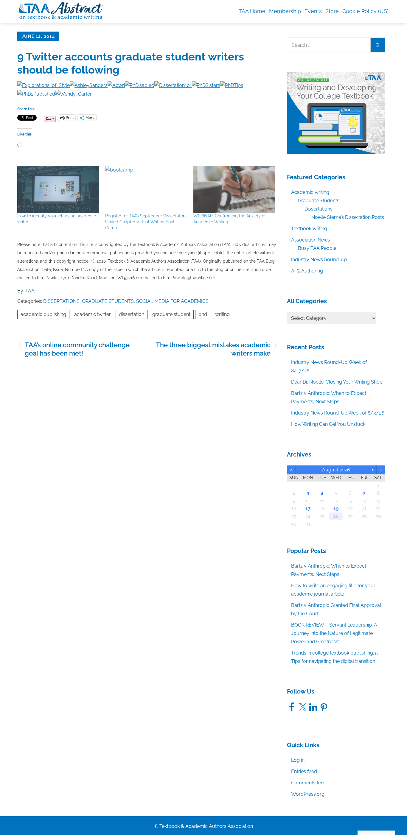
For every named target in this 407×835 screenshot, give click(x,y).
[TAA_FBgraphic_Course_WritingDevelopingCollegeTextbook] (336, 113)
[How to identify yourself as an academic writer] (58, 189)
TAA (30, 291)
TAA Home (252, 11)
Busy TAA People (317, 248)
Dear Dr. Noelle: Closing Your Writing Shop (337, 382)
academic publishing (43, 314)
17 (307, 508)
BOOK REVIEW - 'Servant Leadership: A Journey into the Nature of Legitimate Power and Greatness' (334, 633)
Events (313, 11)
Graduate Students (108, 301)
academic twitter (92, 314)
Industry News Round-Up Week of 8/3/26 (337, 413)
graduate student (171, 314)
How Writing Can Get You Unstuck (328, 424)
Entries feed (304, 771)
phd (202, 314)
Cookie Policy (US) (365, 11)
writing (222, 314)
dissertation (131, 314)
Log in (298, 760)
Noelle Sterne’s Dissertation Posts (347, 217)
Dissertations (61, 301)
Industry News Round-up (319, 259)
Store (332, 11)
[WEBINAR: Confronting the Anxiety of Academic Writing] (234, 189)
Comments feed (309, 783)
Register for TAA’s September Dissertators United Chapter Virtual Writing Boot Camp (146, 222)
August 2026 (336, 470)
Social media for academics (172, 301)
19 (335, 508)
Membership (285, 11)
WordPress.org (307, 794)
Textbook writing (309, 228)
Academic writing (310, 192)
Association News (310, 240)
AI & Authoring (307, 271)
